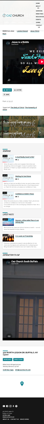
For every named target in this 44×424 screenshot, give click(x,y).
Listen (18, 90)
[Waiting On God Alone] (8, 178)
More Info (7, 359)
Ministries (39, 14)
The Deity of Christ (17, 107)
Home (38, 3)
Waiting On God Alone (23, 176)
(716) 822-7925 (8, 370)
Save (7, 94)
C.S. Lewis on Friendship (24, 236)
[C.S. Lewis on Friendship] (8, 238)
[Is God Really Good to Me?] (8, 158)
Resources (40, 16)
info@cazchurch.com (8, 417)
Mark (4, 34)
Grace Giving (24, 419)
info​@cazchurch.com (22, 370)
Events (38, 19)
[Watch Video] (16, 160)
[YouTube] (4, 406)
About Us (38, 7)
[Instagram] (10, 406)
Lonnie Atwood (22, 31)
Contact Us (39, 26)
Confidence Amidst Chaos (24, 194)
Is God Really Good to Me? (24, 157)
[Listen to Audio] (18, 160)
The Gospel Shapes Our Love (19, 122)
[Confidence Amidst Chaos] (8, 195)
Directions (18, 359)
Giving (38, 22)
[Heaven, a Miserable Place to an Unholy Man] (8, 222)
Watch (8, 90)
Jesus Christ (34, 31)
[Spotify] (16, 406)
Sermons (39, 11)
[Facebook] (7, 406)
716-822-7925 (6, 415)
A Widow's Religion (12, 133)
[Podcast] (13, 406)
